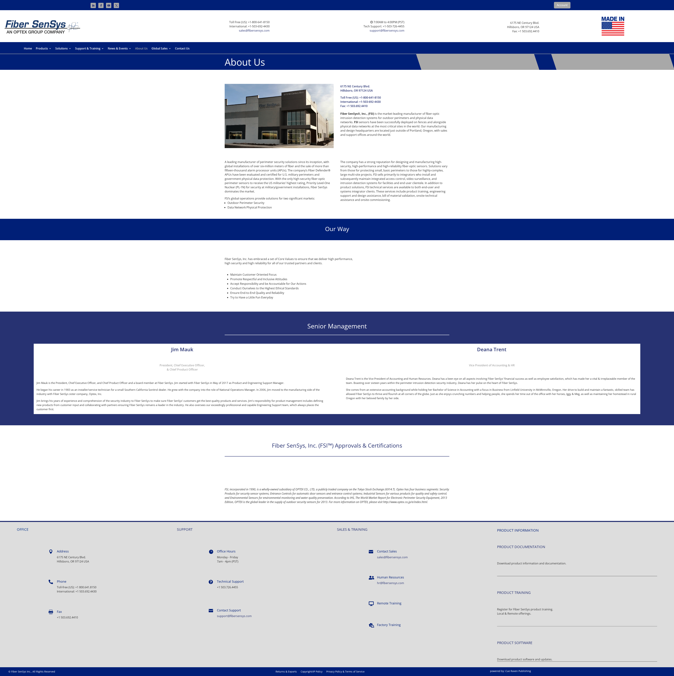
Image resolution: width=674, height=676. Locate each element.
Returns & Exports (286, 671)
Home (28, 48)
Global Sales (159, 48)
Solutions (61, 48)
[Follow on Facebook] (101, 5)
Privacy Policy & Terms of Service (345, 671)
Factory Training (389, 625)
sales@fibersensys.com (254, 30)
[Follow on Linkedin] (93, 5)
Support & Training (87, 48)
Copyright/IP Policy (311, 671)
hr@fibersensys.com (390, 583)
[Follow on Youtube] (108, 5)
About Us (141, 48)
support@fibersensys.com (387, 30)
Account (562, 5)
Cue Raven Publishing (518, 671)
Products (42, 48)
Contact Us (182, 48)
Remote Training (389, 603)
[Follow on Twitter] (116, 5)
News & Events (118, 48)
